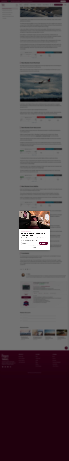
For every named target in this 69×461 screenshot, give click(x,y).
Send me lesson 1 (43, 243)
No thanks (34, 247)
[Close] (48, 213)
